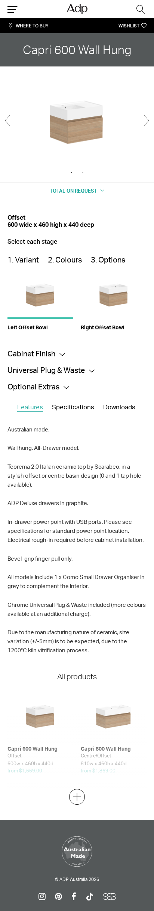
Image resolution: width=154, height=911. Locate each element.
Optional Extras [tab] (33, 386)
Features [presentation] (30, 407)
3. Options (108, 259)
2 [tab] (82, 172)
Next (146, 120)
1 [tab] (71, 172)
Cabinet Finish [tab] (31, 353)
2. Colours (65, 259)
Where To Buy (32, 26)
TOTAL (73, 191)
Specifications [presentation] (73, 407)
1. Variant (23, 259)
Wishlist (128, 26)
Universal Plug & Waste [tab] (46, 370)
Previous (7, 120)
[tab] (30, 407)
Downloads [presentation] (119, 407)
